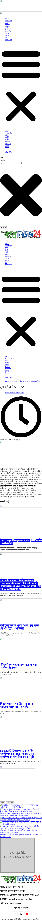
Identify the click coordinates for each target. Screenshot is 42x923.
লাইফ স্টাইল (8, 40)
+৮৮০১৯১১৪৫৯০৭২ (13, 903)
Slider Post (9, 381)
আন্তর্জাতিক (8, 21)
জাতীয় (6, 23)
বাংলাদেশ (7, 29)
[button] (21, 85)
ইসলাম (7, 33)
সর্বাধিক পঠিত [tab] (10, 802)
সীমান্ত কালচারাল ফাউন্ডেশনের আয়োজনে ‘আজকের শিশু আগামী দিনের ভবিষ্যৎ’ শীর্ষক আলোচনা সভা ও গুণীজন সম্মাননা (20, 585)
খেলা (6, 38)
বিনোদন (7, 35)
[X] (21, 913)
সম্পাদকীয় (8, 31)
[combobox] (11, 163)
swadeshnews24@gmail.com (20, 899)
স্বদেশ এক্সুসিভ (35, 381)
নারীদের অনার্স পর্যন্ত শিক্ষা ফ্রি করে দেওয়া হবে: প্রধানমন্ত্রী (19, 627)
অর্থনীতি (7, 27)
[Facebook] (15, 913)
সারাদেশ (7, 18)
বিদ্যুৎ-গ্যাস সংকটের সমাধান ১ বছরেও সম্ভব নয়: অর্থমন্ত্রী (16, 706)
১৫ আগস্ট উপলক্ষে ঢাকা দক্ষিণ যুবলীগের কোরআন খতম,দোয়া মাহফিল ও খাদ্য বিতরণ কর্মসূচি (17, 754)
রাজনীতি (7, 25)
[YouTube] (26, 913)
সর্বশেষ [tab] (2, 802)
